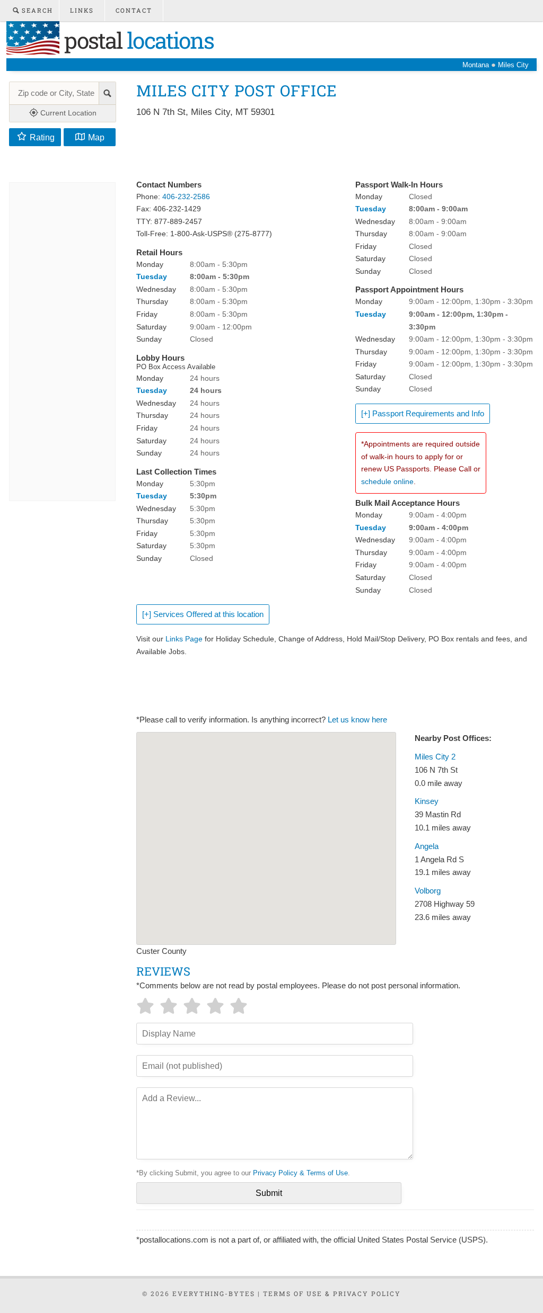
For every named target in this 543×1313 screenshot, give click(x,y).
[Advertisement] (329, 149)
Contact (134, 10)
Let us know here (357, 720)
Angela (427, 846)
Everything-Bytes (213, 1293)
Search (36, 10)
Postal (136, 40)
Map (96, 137)
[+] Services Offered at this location (203, 614)
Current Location (67, 113)
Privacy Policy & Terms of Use (300, 1173)
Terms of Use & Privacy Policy (332, 1293)
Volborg (428, 891)
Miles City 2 (435, 757)
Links (82, 10)
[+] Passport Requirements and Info (422, 413)
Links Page (184, 639)
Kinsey (427, 801)
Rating (42, 137)
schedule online (387, 481)
